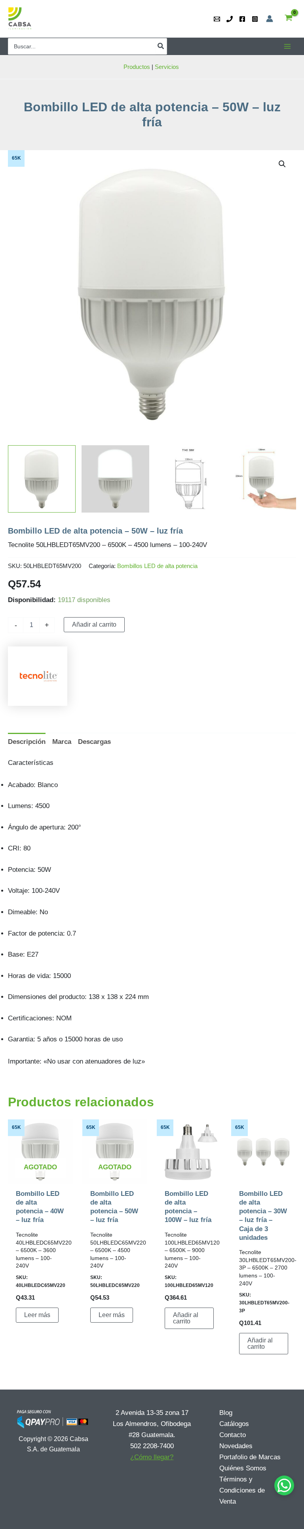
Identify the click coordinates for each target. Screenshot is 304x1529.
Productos (137, 66)
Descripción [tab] (27, 741)
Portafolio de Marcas (250, 1457)
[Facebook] (242, 19)
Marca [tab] (61, 741)
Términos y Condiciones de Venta (242, 1490)
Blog (225, 1413)
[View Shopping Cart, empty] (288, 18)
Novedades (236, 1446)
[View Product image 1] (42, 479)
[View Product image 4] (262, 479)
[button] (282, 164)
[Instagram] (255, 19)
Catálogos (234, 1424)
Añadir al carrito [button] (185, 1318)
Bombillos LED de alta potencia (157, 565)
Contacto (232, 1435)
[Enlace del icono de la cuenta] (269, 18)
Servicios (167, 66)
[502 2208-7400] (229, 19)
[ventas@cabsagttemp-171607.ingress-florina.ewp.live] (217, 19)
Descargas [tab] (94, 741)
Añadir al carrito (94, 624)
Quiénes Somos (242, 1468)
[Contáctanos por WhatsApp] (284, 1485)
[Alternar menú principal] (287, 46)
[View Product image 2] (115, 479)
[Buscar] (161, 46)
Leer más (37, 1315)
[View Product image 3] (189, 479)
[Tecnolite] (37, 676)
